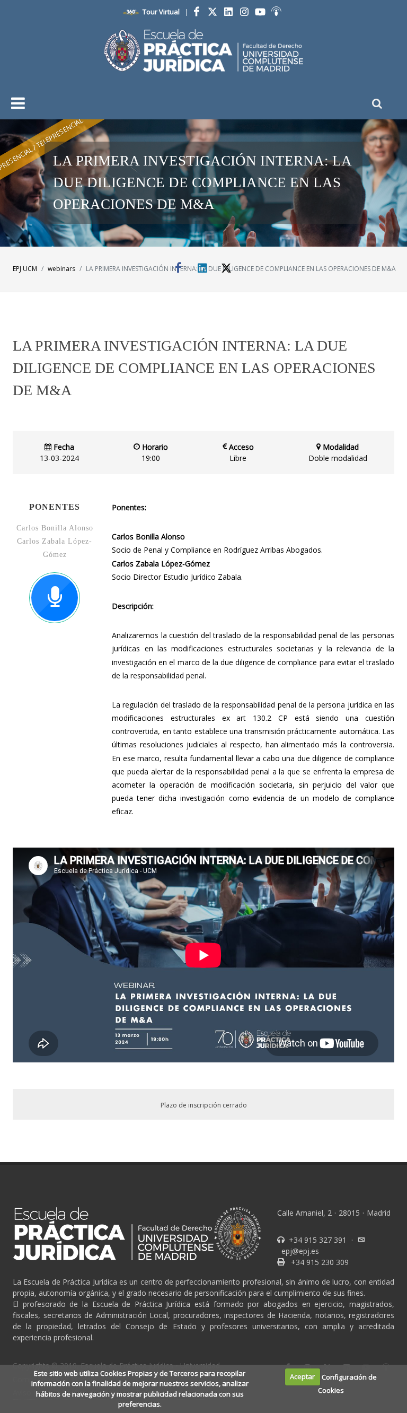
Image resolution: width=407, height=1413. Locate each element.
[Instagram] (244, 11)
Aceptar (302, 1376)
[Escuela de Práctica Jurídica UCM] (204, 50)
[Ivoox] (276, 11)
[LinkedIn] (228, 11)
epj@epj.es (300, 1251)
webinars (61, 268)
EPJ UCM (25, 268)
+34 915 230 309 (319, 1262)
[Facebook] (197, 11)
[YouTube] (260, 11)
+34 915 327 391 (317, 1240)
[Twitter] (212, 11)
